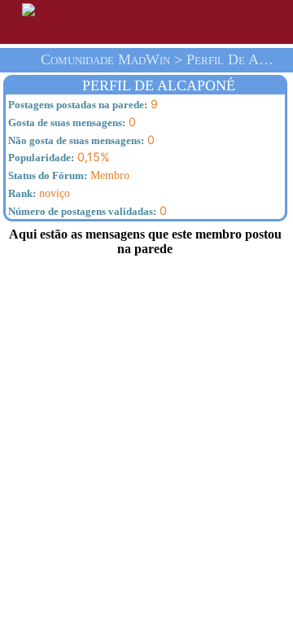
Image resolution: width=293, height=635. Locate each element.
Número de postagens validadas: (81, 211)
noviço (38, 192)
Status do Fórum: (46, 176)
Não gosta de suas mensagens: (75, 141)
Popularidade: (40, 158)
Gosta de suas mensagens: (65, 123)
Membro (67, 175)
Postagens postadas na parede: (76, 105)
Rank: (21, 193)
